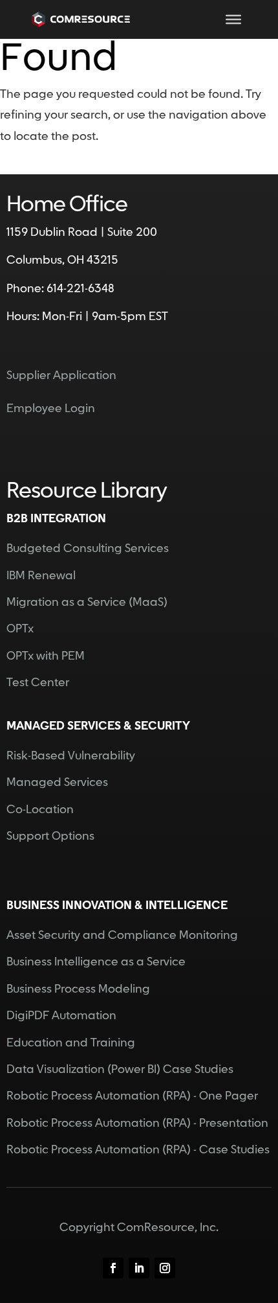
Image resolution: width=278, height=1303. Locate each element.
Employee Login (50, 408)
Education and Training (70, 1042)
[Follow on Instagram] (165, 1268)
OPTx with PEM (45, 656)
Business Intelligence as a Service (96, 961)
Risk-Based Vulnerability (70, 755)
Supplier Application (61, 375)
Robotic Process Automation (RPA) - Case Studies (138, 1149)
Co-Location (40, 809)
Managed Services (57, 782)
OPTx (20, 628)
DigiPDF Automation (61, 1015)
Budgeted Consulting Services (87, 548)
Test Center (37, 682)
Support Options (50, 836)
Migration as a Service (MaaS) (86, 602)
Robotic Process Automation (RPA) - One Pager (132, 1096)
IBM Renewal (41, 575)
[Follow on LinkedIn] (139, 1268)
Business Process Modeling (78, 989)
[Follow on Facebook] (113, 1268)
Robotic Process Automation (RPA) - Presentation (137, 1123)
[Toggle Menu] (233, 19)
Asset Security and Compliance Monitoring (122, 935)
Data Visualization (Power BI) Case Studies (119, 1069)
